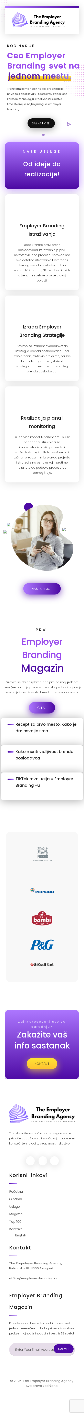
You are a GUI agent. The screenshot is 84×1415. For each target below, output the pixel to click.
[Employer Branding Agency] (38, 19)
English (20, 1235)
